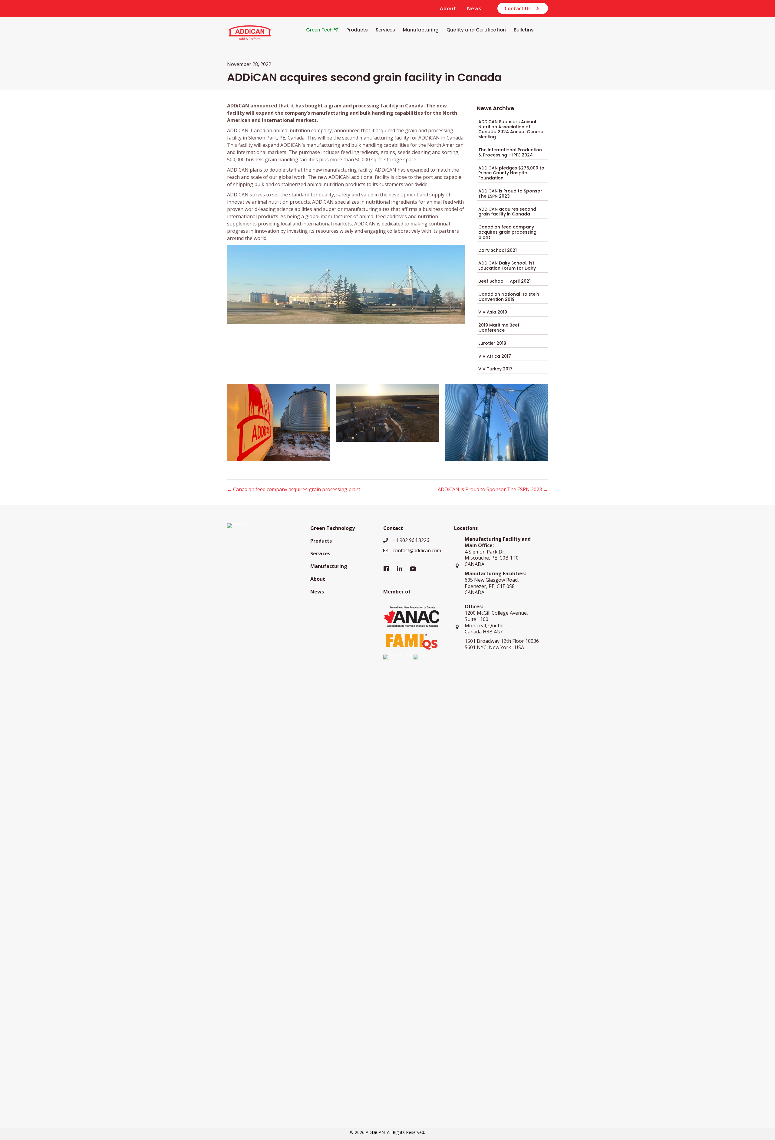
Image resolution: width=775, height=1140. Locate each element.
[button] (522, 8)
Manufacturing (328, 566)
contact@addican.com (417, 550)
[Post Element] (512, 129)
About (448, 8)
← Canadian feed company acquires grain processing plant (293, 489)
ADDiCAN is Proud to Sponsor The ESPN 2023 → (493, 489)
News (474, 8)
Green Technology (332, 528)
